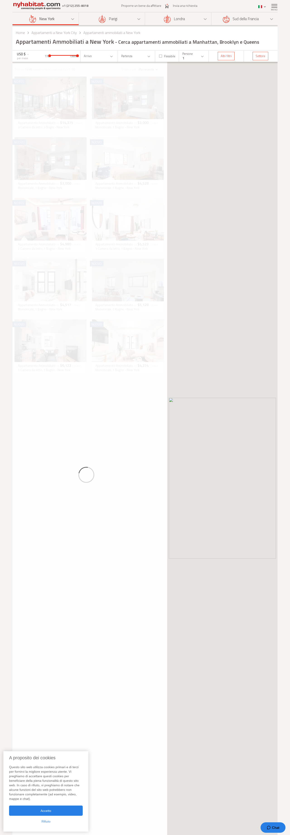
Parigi (113, 19)
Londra (179, 19)
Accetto (46, 811)
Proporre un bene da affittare (141, 5)
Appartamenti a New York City (54, 32)
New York (47, 19)
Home (20, 32)
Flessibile (169, 56)
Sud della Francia (246, 19)
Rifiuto (46, 821)
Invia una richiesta (185, 5)
